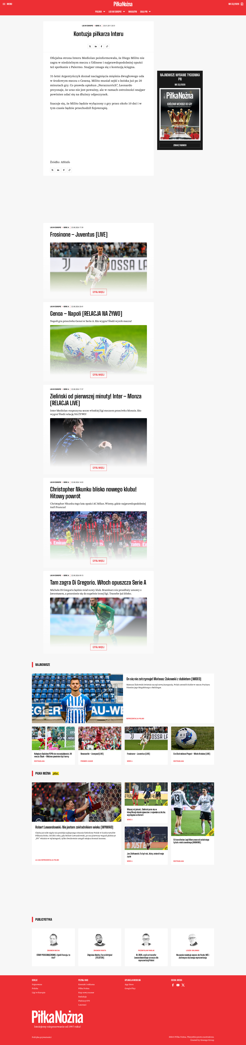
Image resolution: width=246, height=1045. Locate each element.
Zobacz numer (179, 145)
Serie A (98, 26)
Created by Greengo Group (202, 1040)
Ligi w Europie (87, 26)
